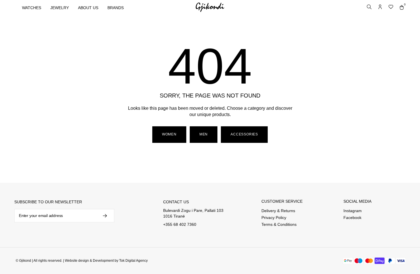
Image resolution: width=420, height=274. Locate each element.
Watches (31, 7)
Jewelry (59, 7)
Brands (115, 7)
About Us (88, 7)
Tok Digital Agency (133, 261)
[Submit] (104, 215)
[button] (203, 134)
